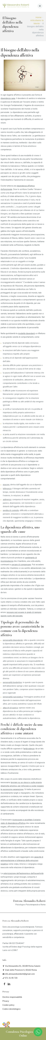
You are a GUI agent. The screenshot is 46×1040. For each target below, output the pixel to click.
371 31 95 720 (10, 978)
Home (38, 17)
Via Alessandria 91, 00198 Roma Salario (22, 966)
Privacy (5, 1001)
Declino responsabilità (12, 997)
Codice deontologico (11, 1009)
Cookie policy (8, 1005)
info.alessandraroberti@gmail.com (19, 974)
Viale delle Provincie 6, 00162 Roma (20, 970)
